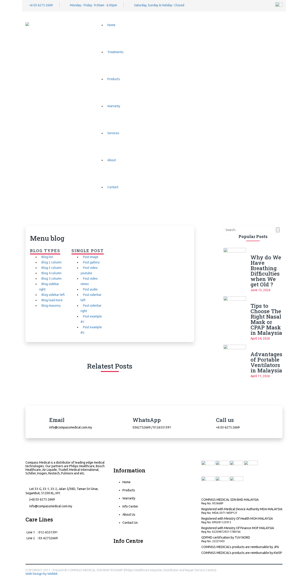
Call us (225, 420)
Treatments (115, 52)
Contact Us (130, 522)
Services (113, 133)
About (111, 160)
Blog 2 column (51, 262)
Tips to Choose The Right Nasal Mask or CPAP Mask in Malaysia (266, 319)
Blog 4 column (51, 273)
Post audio (90, 289)
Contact (112, 187)
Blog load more (52, 300)
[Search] (281, 25)
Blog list (47, 257)
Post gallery (91, 262)
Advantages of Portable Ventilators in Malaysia (266, 362)
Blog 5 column (51, 278)
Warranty (113, 106)
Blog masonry (51, 305)
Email (56, 420)
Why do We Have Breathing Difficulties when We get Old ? (266, 271)
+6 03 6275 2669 (41, 5)
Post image (90, 257)
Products (113, 79)
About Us (128, 514)
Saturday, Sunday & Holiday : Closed (159, 5)
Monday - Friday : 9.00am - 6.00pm (93, 5)
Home (111, 25)
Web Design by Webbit (41, 573)
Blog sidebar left (53, 295)
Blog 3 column (51, 268)
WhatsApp (147, 420)
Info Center (130, 506)
